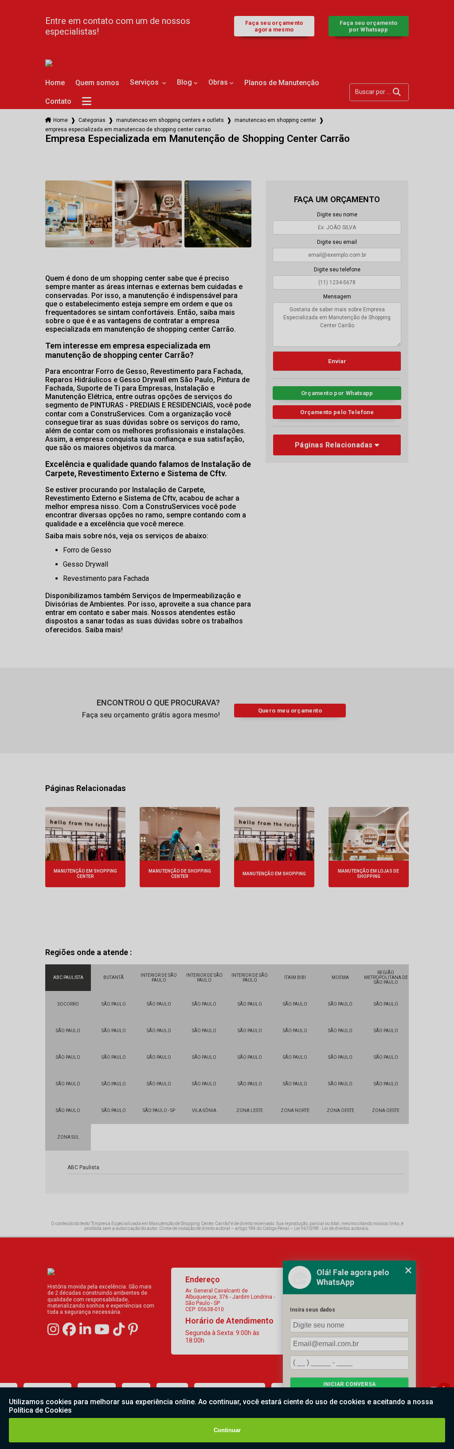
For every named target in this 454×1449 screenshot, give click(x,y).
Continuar (227, 1430)
